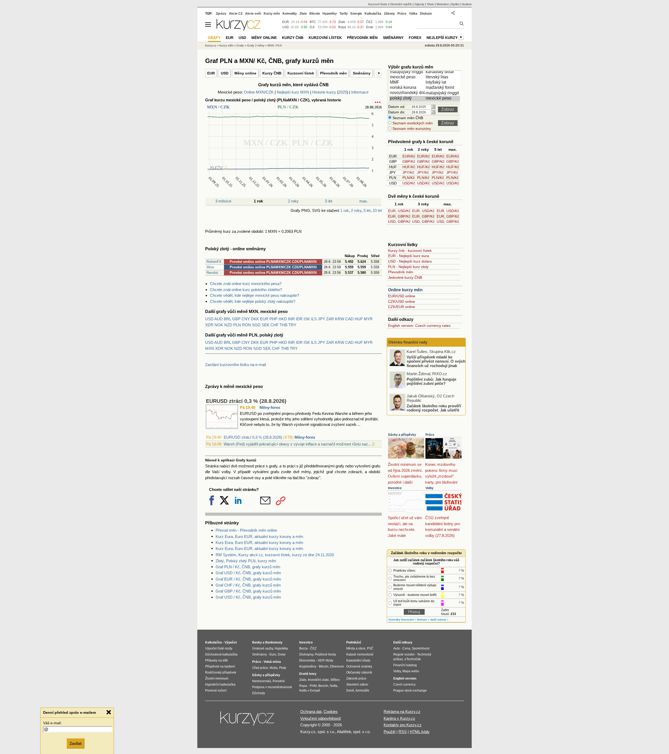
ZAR (330, 319)
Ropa (342, 27)
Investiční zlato (318, 680)
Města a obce (355, 648)
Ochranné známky (359, 666)
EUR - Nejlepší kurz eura (408, 256)
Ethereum (337, 666)
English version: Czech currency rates (419, 325)
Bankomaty (273, 642)
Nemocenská (261, 681)
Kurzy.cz (210, 45)
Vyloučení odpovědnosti (320, 718)
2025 (342, 92)
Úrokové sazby (262, 648)
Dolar (282, 654)
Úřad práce (260, 668)
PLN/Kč (408, 178)
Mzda (274, 668)
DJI (312, 27)
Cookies (331, 711)
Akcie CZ (236, 13)
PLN (237, 325)
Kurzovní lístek (300, 73)
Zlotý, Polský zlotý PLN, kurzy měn (246, 561)
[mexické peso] (407, 77)
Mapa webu (410, 671)
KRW (339, 319)
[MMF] (407, 82)
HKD (283, 319)
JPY (321, 319)
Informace (359, 92)
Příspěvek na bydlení (220, 666)
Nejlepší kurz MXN (293, 92)
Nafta (333, 686)
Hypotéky (329, 13)
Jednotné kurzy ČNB (405, 277)
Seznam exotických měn (412, 123)
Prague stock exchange (410, 690)
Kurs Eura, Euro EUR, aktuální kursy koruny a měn (259, 542)
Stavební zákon (357, 684)
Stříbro (335, 680)
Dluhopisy (306, 654)
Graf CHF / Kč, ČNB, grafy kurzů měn (248, 585)
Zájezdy (419, 4)
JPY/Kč (408, 172)
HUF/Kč (408, 167)
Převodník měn (333, 73)
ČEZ (369, 22)
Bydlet (455, 4)
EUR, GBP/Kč (399, 216)
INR (291, 319)
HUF (359, 319)
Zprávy (221, 13)
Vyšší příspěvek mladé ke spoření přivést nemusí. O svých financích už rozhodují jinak (436, 361)
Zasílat (76, 742)
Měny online (245, 73)
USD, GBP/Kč (399, 221)
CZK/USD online (401, 301)
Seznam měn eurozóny (411, 128)
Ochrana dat (310, 711)
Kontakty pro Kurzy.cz (403, 725)
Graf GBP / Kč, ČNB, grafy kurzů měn (248, 591)
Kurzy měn (272, 13)
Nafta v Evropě (309, 690)
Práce (429, 435)
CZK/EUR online (401, 307)
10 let (377, 210)
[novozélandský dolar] (407, 93)
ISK (307, 319)
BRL (227, 319)
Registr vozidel (403, 654)
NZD (228, 325)
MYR (368, 319)
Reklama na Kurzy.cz (402, 711)
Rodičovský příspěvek (220, 672)
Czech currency (404, 684)
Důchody (258, 693)
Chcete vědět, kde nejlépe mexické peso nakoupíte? (254, 295)
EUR (211, 73)
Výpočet (230, 642)
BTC (313, 22)
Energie (356, 13)
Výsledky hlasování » (402, 619)
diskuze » (423, 619)
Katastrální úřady (358, 660)
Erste (369, 27)
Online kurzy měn (405, 290)
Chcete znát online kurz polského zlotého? (246, 289)
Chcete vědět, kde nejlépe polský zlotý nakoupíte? (252, 301)
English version (404, 678)
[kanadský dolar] (443, 72)
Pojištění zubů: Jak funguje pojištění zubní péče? (431, 381)
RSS (403, 731)
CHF (274, 325)
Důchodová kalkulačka (221, 654)
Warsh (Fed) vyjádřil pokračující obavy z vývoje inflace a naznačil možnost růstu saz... (297, 444)
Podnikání (353, 642)
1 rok (344, 210)
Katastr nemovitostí (359, 654)
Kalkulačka (373, 13)
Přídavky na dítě (216, 660)
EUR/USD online (401, 296)
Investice (395, 488)
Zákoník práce (356, 678)
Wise (210, 267)
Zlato (341, 22)
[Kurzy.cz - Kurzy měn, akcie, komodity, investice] (239, 29)
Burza (303, 648)
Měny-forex (269, 407)
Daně (350, 690)
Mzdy (329, 660)
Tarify (343, 13)
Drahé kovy (307, 674)
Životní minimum (216, 678)
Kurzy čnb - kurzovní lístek (410, 250)
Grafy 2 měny (255, 45)
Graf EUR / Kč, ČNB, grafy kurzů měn (248, 579)
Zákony (389, 13)
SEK (265, 325)
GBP (236, 319)
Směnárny (362, 73)
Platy (282, 668)
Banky (257, 642)
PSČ (370, 648)
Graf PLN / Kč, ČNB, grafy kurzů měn (248, 567)
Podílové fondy (325, 654)
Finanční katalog (405, 665)
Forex (415, 38)
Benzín (323, 686)
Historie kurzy (324, 92)
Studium (467, 4)
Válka (413, 13)
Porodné (279, 681)
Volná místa (272, 662)
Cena (406, 648)
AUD (218, 319)
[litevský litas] (443, 77)
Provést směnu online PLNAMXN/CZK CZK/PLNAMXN (273, 262)
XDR (209, 325)
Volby (429, 488)
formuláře (362, 690)
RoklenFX (213, 262)
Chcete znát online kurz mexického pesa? (245, 283)
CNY (245, 319)
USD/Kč (408, 183)
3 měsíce (223, 201)
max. (363, 201)
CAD (349, 319)
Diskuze (426, 13)
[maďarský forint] (443, 87)
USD (224, 73)
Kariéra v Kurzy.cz (399, 718)
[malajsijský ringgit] (407, 72)
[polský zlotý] (407, 98)
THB (283, 325)
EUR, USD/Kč (399, 211)
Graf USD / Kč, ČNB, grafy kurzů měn (248, 573)
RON (246, 325)
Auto (396, 648)
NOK (219, 325)
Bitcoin (314, 13)
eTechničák (413, 659)
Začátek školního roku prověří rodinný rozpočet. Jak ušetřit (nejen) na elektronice (434, 409)
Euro (272, 654)
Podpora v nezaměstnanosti (272, 687)
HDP (321, 660)
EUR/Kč (408, 156)
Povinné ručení (216, 690)
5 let (328, 201)
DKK (255, 319)
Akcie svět (253, 13)
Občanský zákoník (359, 672)
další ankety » (439, 619)
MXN (209, 348)
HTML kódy (420, 731)
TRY (292, 325)
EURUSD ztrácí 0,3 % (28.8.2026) (246, 401)
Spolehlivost (420, 648)
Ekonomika (307, 660)
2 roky (293, 201)
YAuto (430, 4)
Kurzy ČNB (271, 73)
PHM (313, 686)
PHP (273, 319)
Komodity (289, 13)
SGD (256, 325)
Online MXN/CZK (259, 92)
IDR (299, 319)
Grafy (240, 45)
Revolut (212, 273)
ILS (314, 319)
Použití (389, 731)
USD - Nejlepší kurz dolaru (410, 261)
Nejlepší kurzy (442, 38)
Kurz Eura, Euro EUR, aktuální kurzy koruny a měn (259, 536)
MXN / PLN (275, 45)
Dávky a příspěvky (402, 435)
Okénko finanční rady (407, 342)
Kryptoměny (307, 666)
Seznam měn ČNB (407, 118)
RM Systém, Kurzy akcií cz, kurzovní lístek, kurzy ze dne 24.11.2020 (275, 555)
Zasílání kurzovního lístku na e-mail (235, 364)
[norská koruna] (407, 87)
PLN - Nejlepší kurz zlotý (408, 267)
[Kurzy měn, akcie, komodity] (247, 720)
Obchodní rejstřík (401, 4)
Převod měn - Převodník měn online (246, 530)
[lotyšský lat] (443, 82)
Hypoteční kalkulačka (220, 684)
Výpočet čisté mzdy (218, 648)
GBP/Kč (408, 161)
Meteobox (442, 4)
